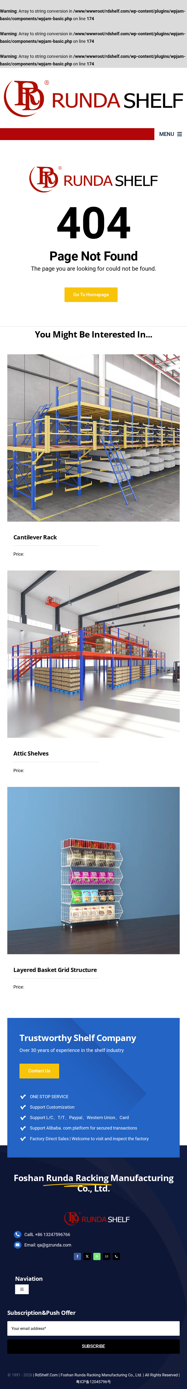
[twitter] (87, 1256)
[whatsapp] (97, 1256)
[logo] (93, 72)
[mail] (106, 1256)
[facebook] (77, 1256)
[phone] (116, 1256)
